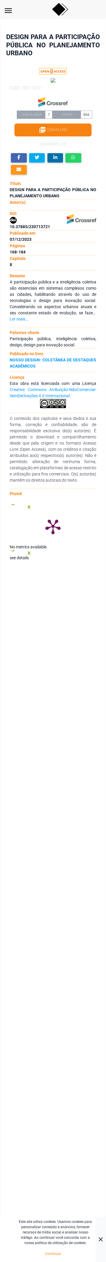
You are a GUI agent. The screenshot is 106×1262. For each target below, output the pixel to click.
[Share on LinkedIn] (55, 158)
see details (19, 557)
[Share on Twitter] (37, 158)
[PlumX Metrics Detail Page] (53, 526)
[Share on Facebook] (19, 158)
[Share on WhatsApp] (73, 158)
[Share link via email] (19, 170)
